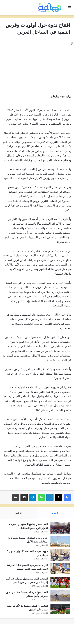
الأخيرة (55, 512)
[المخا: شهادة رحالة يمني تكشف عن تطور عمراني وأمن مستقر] (60, 595)
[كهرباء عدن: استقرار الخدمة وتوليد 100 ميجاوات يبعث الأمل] (60, 541)
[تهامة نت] (50, 8)
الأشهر (18, 512)
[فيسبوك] (67, 497)
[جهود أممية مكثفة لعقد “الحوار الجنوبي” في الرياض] (60, 555)
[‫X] (58, 497)
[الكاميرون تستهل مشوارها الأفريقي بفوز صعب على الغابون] (60, 609)
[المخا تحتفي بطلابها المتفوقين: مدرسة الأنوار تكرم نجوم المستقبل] (60, 528)
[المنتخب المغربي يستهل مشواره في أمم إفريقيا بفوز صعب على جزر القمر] (60, 582)
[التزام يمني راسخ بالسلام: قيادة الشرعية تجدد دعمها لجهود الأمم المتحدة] (60, 568)
